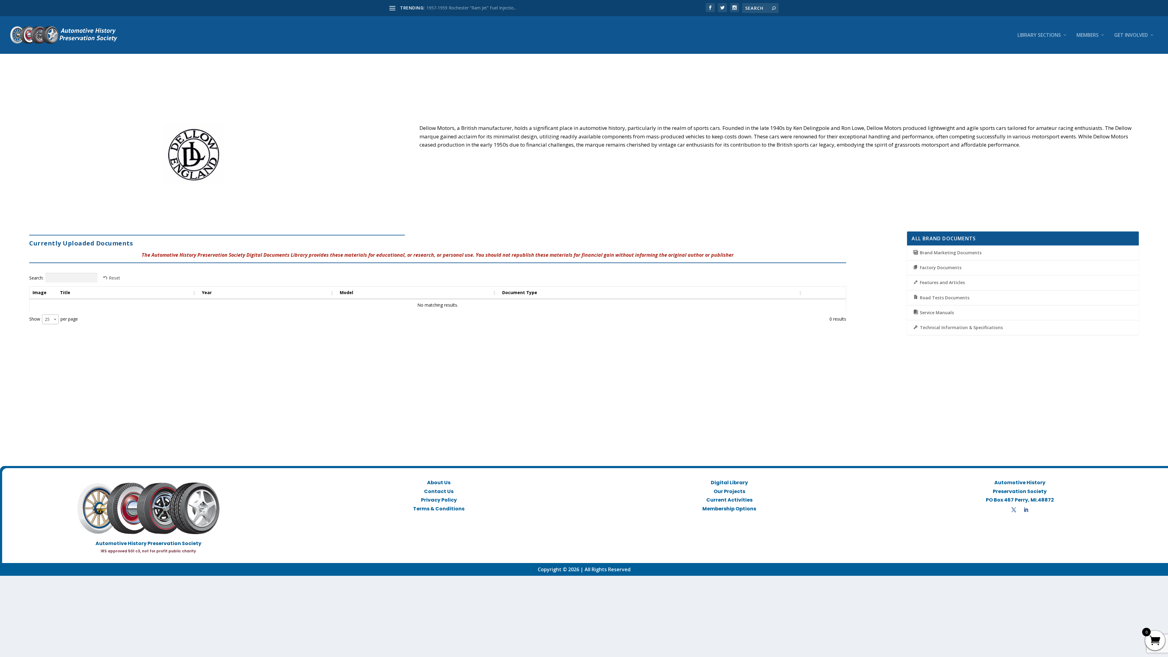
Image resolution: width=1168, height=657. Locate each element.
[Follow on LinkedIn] (1026, 510)
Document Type (519, 292)
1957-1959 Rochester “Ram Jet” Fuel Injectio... (471, 8)
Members (1087, 35)
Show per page (53, 319)
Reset (114, 278)
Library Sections (1039, 35)
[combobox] (50, 319)
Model (346, 292)
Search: (36, 277)
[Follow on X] (1014, 510)
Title (65, 292)
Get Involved (1131, 35)
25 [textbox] (47, 319)
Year (207, 292)
